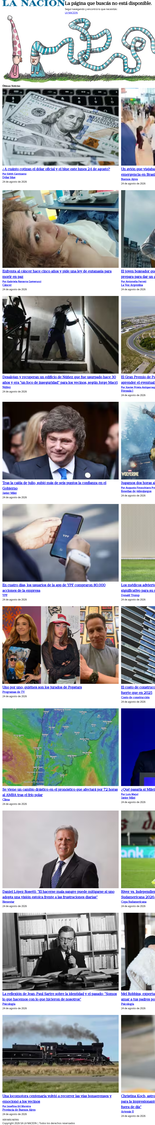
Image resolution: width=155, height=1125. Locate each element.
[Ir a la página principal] (33, 5)
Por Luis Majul (129, 794)
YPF (5, 595)
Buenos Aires (129, 179)
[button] (60, 127)
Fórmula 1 (127, 391)
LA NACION (71, 12)
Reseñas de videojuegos (136, 491)
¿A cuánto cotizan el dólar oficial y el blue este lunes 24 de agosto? (56, 169)
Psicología (8, 1004)
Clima (6, 799)
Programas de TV (13, 692)
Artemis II (127, 1111)
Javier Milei (9, 493)
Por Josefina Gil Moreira (16, 1106)
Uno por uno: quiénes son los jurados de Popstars (42, 687)
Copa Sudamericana (133, 902)
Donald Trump (130, 595)
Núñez (6, 387)
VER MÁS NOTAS (10, 1120)
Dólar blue (8, 177)
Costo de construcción (135, 697)
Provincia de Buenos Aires (19, 1110)
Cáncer (7, 285)
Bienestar (8, 902)
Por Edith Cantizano (14, 173)
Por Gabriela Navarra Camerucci (21, 281)
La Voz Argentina (132, 285)
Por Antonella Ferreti (133, 281)
